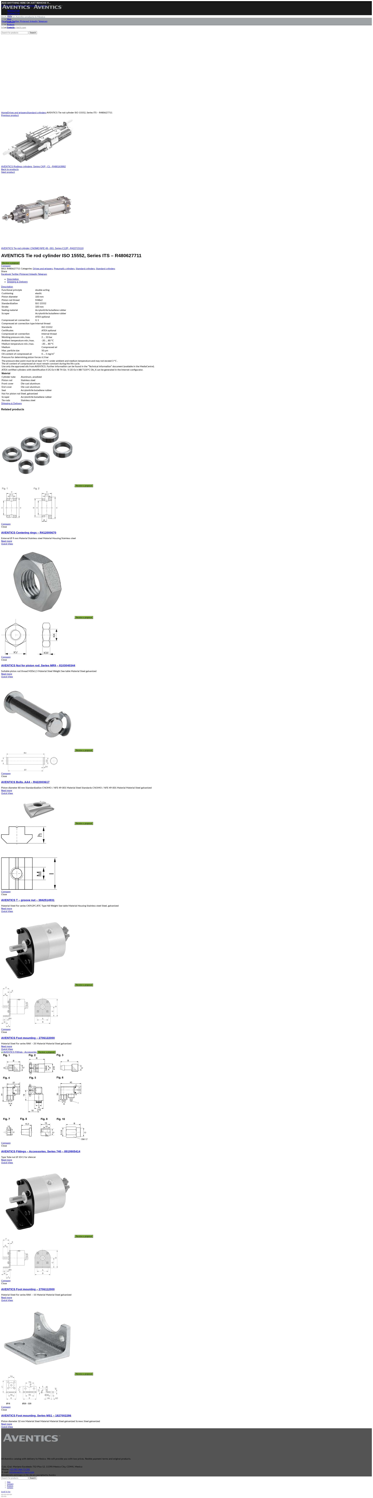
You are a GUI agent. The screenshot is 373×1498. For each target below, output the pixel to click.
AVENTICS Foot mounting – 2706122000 (28, 1037)
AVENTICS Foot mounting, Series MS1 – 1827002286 (36, 1415)
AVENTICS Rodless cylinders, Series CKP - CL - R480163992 (33, 166)
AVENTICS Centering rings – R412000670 (28, 532)
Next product (8, 172)
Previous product (10, 115)
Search (33, 1478)
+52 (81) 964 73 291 (19, 1469)
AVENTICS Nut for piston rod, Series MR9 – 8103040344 (38, 665)
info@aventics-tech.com (21, 1472)
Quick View (7, 544)
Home (4, 112)
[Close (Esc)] (2, 1494)
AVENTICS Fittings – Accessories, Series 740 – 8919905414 (40, 1151)
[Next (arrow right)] (5, 1496)
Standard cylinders (36, 112)
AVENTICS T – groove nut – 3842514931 (27, 900)
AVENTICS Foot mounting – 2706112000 (28, 1289)
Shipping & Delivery (17, 282)
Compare (5, 266)
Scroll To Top (5, 1492)
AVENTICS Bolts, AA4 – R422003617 (25, 782)
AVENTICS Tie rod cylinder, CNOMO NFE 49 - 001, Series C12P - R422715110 (42, 248)
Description (13, 279)
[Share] (5, 1494)
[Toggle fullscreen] (8, 1494)
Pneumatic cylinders (64, 268)
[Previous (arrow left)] (2, 1496)
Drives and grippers (17, 112)
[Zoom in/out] (10, 1494)
